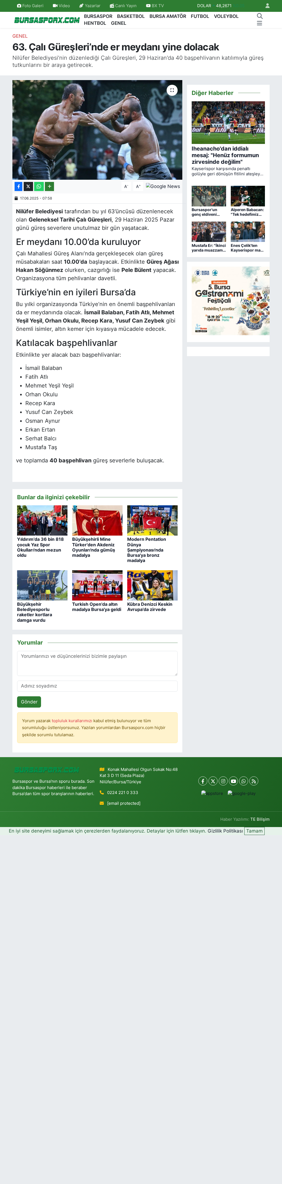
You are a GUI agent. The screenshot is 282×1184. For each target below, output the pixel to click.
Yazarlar (93, 5)
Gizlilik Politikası (225, 831)
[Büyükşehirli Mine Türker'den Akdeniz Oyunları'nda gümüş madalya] (97, 520)
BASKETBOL (131, 16)
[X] (213, 780)
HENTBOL (95, 23)
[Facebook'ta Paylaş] (18, 186)
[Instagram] (223, 780)
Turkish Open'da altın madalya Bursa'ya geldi (96, 606)
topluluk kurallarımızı (72, 720)
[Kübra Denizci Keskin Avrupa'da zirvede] (152, 585)
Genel (20, 36)
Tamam (254, 831)
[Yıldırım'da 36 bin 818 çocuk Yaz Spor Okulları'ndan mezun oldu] (42, 520)
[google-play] (241, 793)
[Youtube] (233, 780)
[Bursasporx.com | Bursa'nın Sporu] (47, 20)
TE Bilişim (260, 819)
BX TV (157, 5)
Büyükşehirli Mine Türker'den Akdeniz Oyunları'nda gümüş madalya (93, 547)
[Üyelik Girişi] (265, 6)
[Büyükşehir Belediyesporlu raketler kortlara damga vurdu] (42, 585)
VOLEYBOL (226, 16)
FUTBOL (200, 16)
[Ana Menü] (259, 23)
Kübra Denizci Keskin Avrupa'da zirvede (149, 606)
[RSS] (253, 780)
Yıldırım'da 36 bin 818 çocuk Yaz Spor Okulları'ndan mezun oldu (40, 547)
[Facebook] (202, 780)
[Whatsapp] (243, 780)
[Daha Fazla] (49, 186)
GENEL (118, 23)
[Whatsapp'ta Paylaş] (39, 186)
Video (64, 5)
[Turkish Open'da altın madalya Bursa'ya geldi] (97, 585)
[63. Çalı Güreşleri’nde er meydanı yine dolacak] (97, 130)
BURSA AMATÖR (168, 16)
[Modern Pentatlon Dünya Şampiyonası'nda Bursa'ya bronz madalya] (152, 520)
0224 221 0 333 (122, 792)
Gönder (29, 702)
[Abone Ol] (163, 186)
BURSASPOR (98, 16)
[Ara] (259, 16)
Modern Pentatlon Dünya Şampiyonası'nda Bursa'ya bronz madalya (146, 549)
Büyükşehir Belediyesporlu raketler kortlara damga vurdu (34, 612)
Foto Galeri (33, 5)
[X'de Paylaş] (28, 186)
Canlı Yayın (125, 5)
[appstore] (212, 793)
